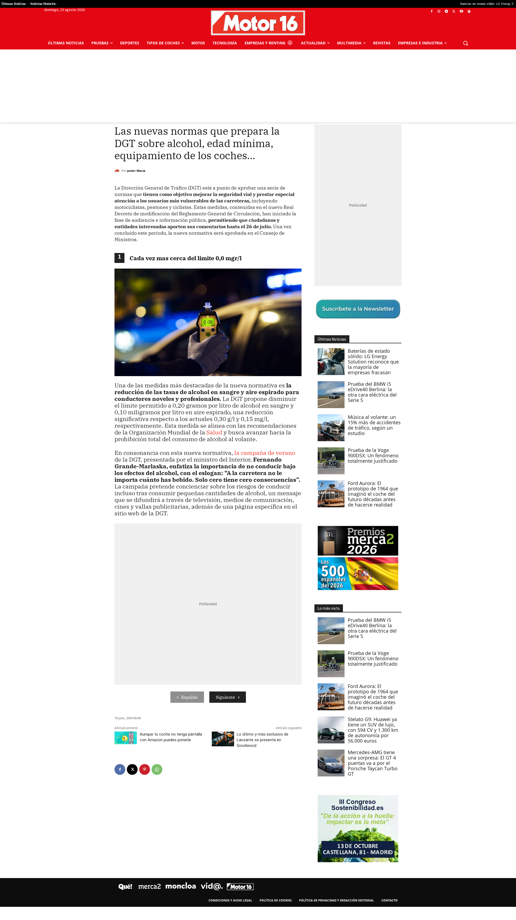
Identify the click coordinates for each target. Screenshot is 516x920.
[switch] (325, 458)
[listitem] (258, 447)
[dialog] (258, 460)
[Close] (351, 374)
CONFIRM (221, 538)
